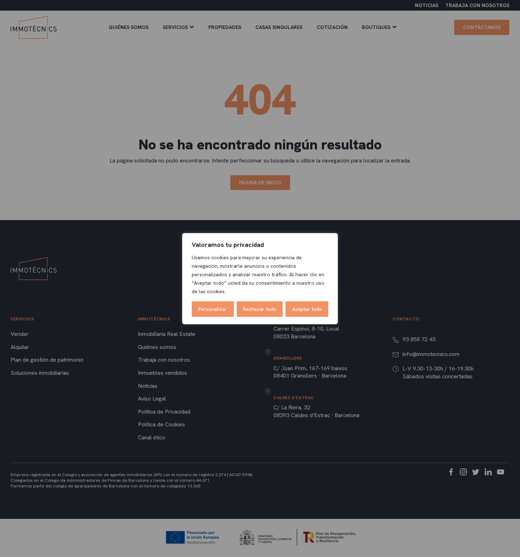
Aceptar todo (307, 309)
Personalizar (212, 309)
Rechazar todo (259, 309)
